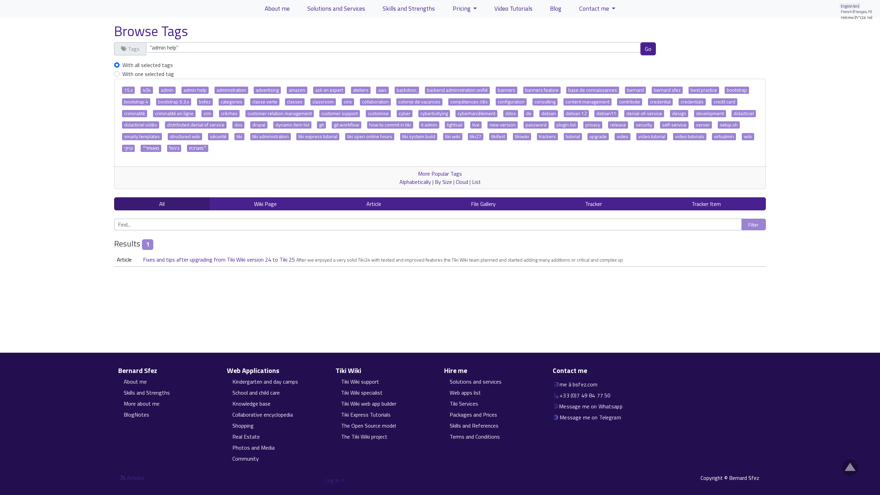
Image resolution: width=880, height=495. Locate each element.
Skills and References (474, 425)
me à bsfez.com (578, 384)
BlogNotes (136, 414)
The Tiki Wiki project (364, 436)
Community (245, 458)
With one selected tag (148, 74)
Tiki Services (464, 403)
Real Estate (246, 436)
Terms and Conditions (475, 436)
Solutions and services (476, 381)
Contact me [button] (594, 8)
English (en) (850, 6)
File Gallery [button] (483, 204)
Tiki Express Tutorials (365, 414)
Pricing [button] (462, 8)
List (476, 182)
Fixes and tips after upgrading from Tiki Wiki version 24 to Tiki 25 (219, 259)
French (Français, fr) (856, 11)
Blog (555, 8)
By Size (443, 182)
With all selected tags (147, 65)
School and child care (256, 392)
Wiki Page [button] (265, 204)
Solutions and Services (336, 8)
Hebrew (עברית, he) (856, 17)
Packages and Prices (473, 414)
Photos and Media (253, 447)
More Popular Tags (440, 173)
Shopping (243, 425)
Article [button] (373, 204)
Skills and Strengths (409, 8)
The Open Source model (368, 425)
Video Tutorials (513, 8)
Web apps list (465, 392)
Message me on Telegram (590, 417)
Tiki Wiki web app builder (368, 403)
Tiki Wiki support (360, 381)
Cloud (462, 182)
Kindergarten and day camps (265, 381)
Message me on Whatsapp (591, 406)
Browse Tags (151, 31)
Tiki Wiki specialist (362, 392)
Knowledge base (251, 403)
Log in (332, 480)
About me (277, 8)
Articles (134, 478)
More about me (142, 403)
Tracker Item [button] (706, 204)
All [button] (162, 204)
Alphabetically (415, 182)
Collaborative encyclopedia (262, 414)
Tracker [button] (593, 204)
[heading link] (161, 370)
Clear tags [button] (680, 48)
